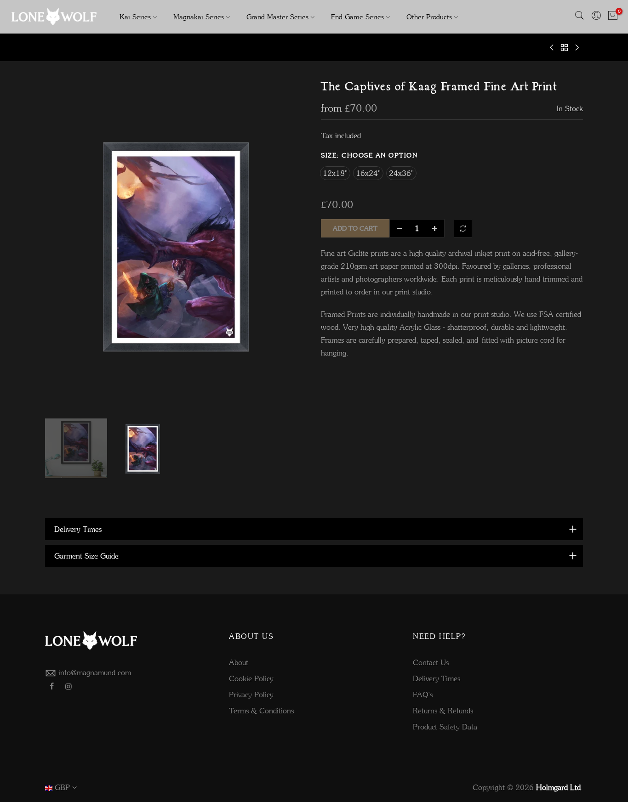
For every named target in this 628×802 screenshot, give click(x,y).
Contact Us (431, 662)
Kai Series (135, 17)
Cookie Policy (251, 678)
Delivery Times (436, 678)
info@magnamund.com (94, 672)
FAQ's (423, 694)
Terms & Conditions (261, 710)
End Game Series (357, 17)
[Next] (291, 246)
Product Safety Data (445, 727)
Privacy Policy (251, 694)
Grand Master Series (277, 17)
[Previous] (61, 246)
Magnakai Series (198, 17)
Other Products (429, 17)
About (238, 662)
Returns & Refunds (443, 710)
